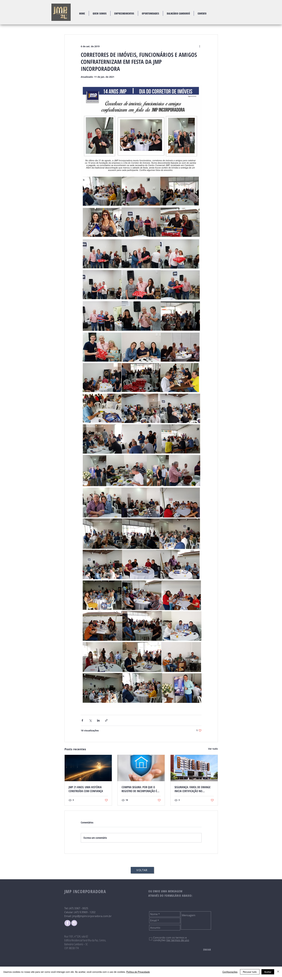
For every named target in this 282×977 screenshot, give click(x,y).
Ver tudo (213, 748)
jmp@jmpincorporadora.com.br (92, 916)
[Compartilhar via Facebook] (82, 720)
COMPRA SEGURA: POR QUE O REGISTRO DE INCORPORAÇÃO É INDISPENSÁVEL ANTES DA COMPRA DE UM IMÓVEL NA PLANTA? (139, 789)
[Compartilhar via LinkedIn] (98, 720)
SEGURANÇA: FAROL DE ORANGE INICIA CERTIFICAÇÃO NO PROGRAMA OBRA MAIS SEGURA (192, 789)
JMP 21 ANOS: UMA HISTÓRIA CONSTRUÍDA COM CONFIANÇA (86, 789)
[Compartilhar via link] (106, 720)
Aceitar (267, 971)
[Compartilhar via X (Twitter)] (90, 720)
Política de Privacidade (138, 971)
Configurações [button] (229, 971)
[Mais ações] (200, 46)
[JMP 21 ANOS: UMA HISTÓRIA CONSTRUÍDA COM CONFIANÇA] (88, 768)
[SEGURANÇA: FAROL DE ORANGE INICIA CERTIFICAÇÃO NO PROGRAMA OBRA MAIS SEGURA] (194, 768)
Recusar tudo (250, 971)
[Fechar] (278, 971)
